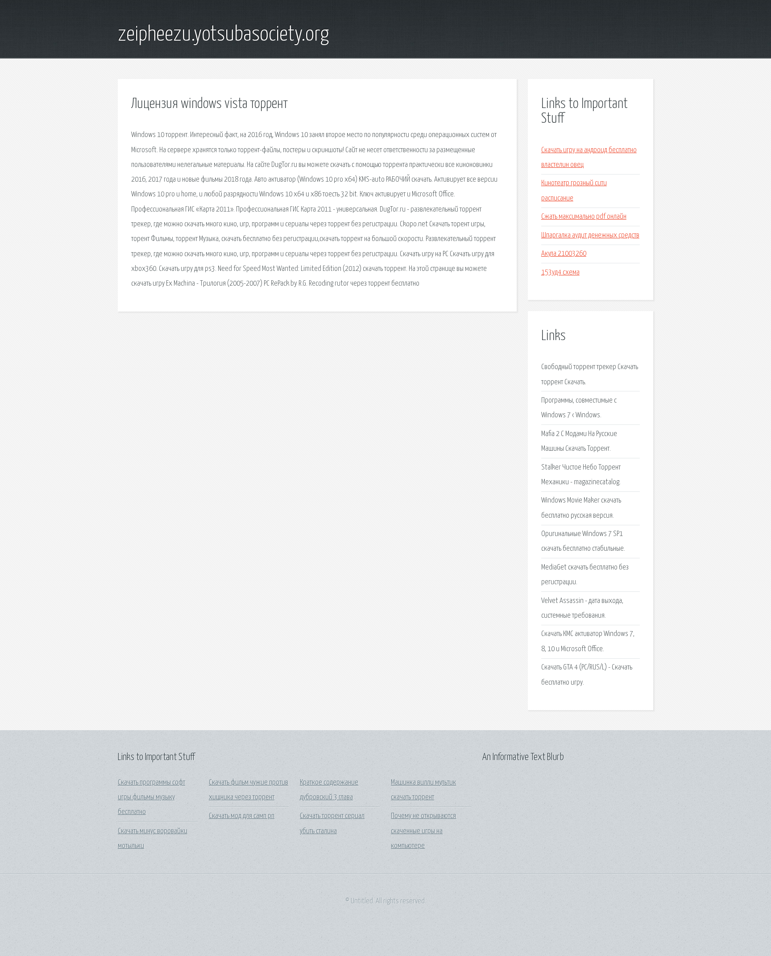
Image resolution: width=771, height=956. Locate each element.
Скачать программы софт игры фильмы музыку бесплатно (151, 797)
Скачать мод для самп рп (241, 816)
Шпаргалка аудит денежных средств (590, 235)
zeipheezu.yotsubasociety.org (223, 35)
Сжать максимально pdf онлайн (583, 216)
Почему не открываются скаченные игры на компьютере (423, 831)
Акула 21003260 (563, 254)
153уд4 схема (560, 272)
